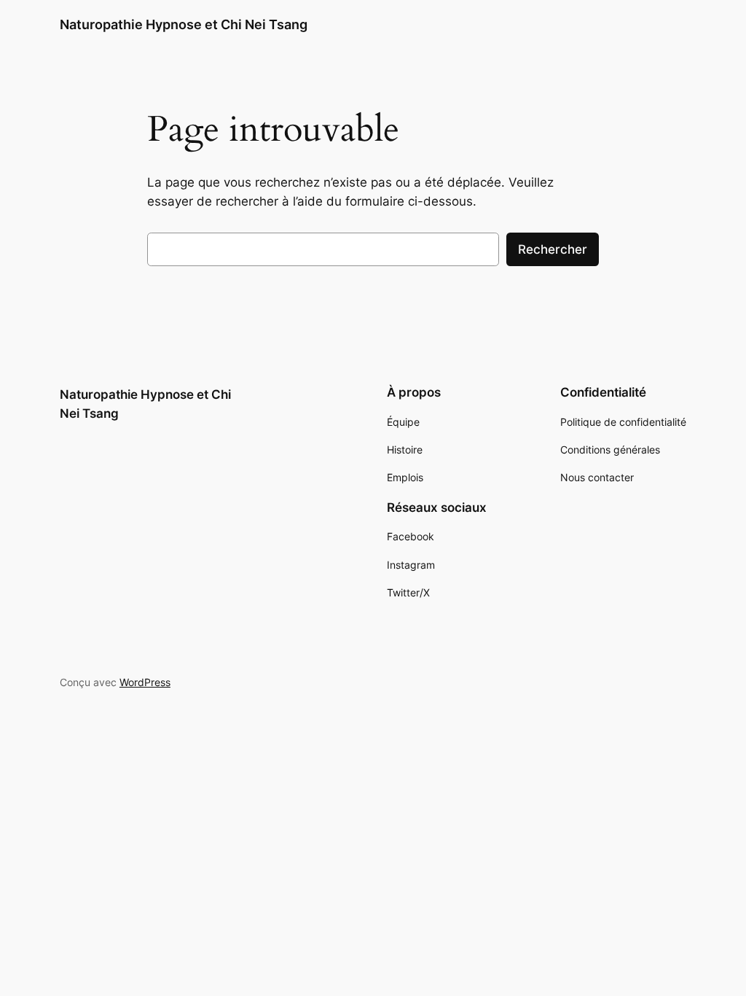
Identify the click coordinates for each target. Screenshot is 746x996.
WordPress (144, 682)
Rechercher (552, 249)
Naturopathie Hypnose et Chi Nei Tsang (183, 24)
